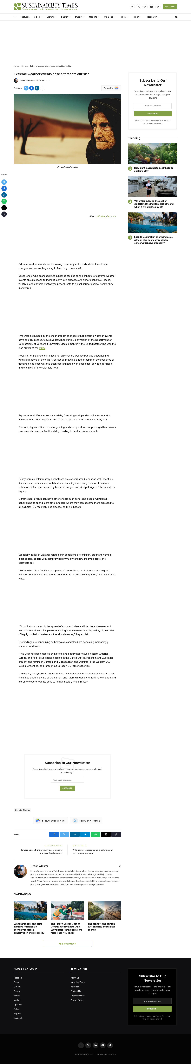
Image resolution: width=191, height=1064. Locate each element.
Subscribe (170, 7)
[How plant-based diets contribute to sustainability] (152, 153)
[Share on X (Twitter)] (26, 88)
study (42, 348)
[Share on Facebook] (31, 88)
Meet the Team (78, 982)
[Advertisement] (95, 42)
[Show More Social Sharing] (42, 88)
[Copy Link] (4, 214)
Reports (137, 17)
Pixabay (101, 216)
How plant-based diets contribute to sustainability (153, 169)
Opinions (108, 17)
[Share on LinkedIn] (37, 88)
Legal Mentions (78, 995)
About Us (75, 978)
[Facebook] (4, 188)
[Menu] (15, 17)
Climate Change (22, 810)
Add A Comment (67, 944)
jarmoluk (111, 216)
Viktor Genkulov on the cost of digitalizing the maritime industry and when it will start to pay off (154, 204)
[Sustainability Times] (46, 7)
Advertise (75, 987)
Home (16, 66)
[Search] (176, 17)
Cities (37, 17)
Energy (64, 17)
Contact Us (76, 991)
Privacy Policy (77, 1000)
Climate (50, 17)
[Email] (4, 207)
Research (152, 17)
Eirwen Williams (26, 80)
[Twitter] (4, 182)
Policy (123, 17)
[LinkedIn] (4, 195)
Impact (78, 17)
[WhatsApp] (4, 201)
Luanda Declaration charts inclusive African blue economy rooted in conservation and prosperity (29, 928)
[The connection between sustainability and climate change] (104, 910)
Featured (25, 17)
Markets (93, 17)
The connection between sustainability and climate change (101, 926)
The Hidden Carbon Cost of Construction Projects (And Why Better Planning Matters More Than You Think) (66, 928)
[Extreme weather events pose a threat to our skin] (67, 129)
